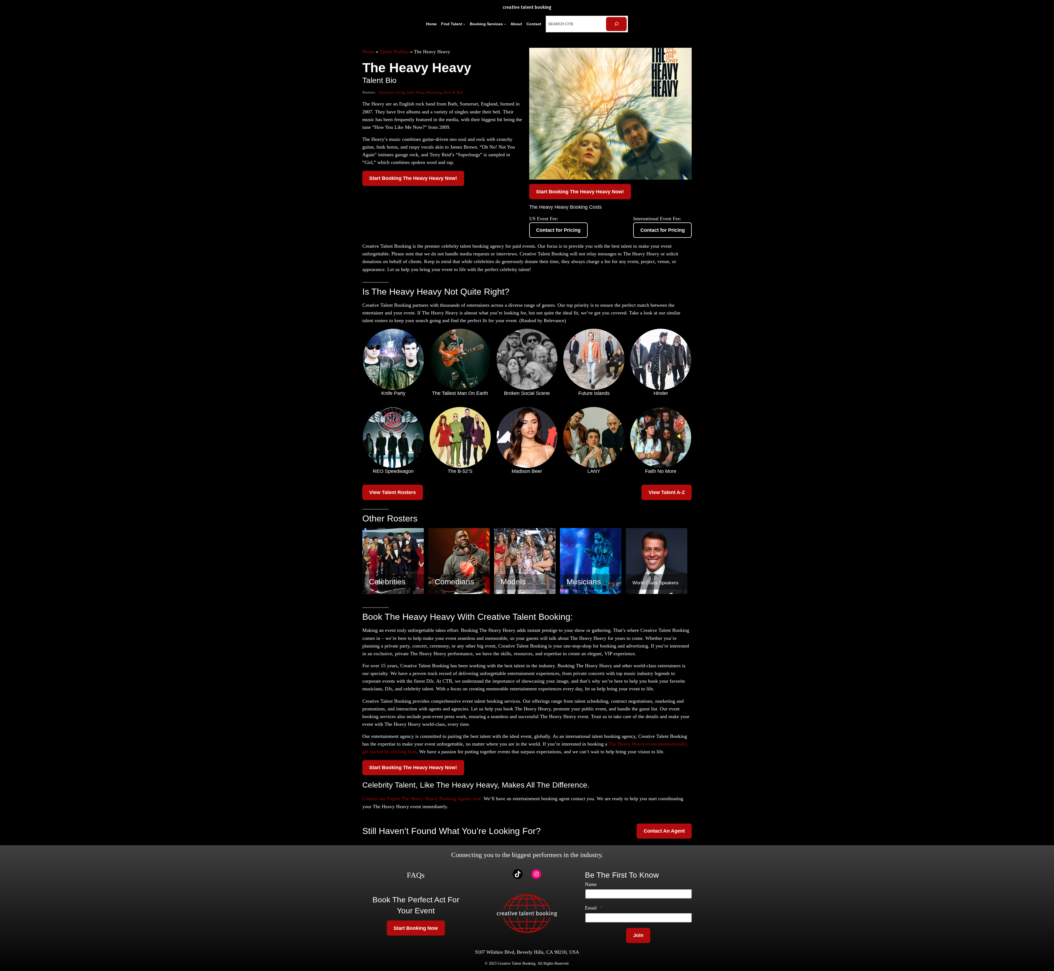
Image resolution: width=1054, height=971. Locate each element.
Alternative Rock (391, 92)
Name (591, 884)
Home (368, 51)
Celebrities (387, 581)
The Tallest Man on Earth (460, 393)
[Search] (616, 24)
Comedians (454, 581)
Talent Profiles (394, 51)
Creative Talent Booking (527, 7)
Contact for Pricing (558, 230)
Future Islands (594, 393)
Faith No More (660, 471)
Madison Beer (527, 471)
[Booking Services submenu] (505, 24)
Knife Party (393, 393)
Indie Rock (415, 92)
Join (638, 935)
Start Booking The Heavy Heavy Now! (413, 178)
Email (593, 908)
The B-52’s (460, 471)
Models (513, 581)
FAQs (416, 875)
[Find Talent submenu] (464, 24)
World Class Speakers (655, 582)
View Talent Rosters (392, 492)
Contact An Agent (664, 831)
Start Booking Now (416, 928)
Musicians (433, 92)
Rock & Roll (453, 92)
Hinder (661, 393)
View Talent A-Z (667, 492)
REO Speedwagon (393, 471)
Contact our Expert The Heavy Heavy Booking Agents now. (422, 798)
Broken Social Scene (527, 393)
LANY (593, 471)
